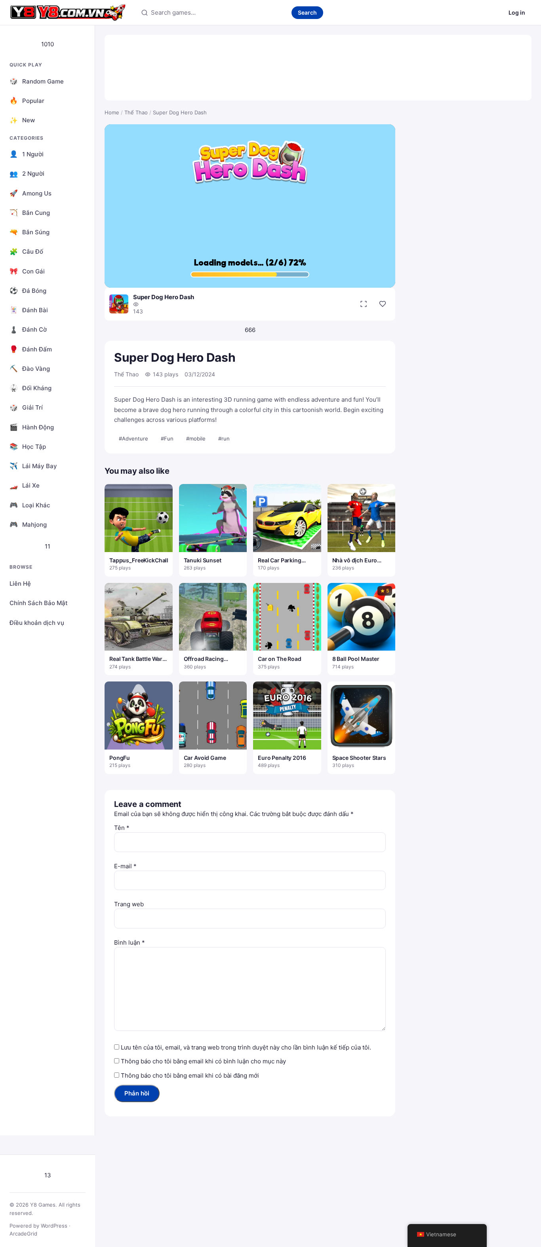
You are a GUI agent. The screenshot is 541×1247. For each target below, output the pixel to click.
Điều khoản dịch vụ (37, 622)
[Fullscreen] (363, 304)
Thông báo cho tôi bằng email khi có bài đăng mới (190, 1075)
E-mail (125, 866)
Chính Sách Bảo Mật (39, 603)
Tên (122, 827)
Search (307, 12)
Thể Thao (136, 112)
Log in (517, 12)
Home (112, 112)
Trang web (129, 904)
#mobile (196, 438)
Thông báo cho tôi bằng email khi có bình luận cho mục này (203, 1061)
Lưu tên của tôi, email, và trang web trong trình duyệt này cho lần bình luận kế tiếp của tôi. (246, 1047)
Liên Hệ (20, 583)
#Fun (167, 438)
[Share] (383, 304)
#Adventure (133, 438)
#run (224, 438)
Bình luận (129, 942)
